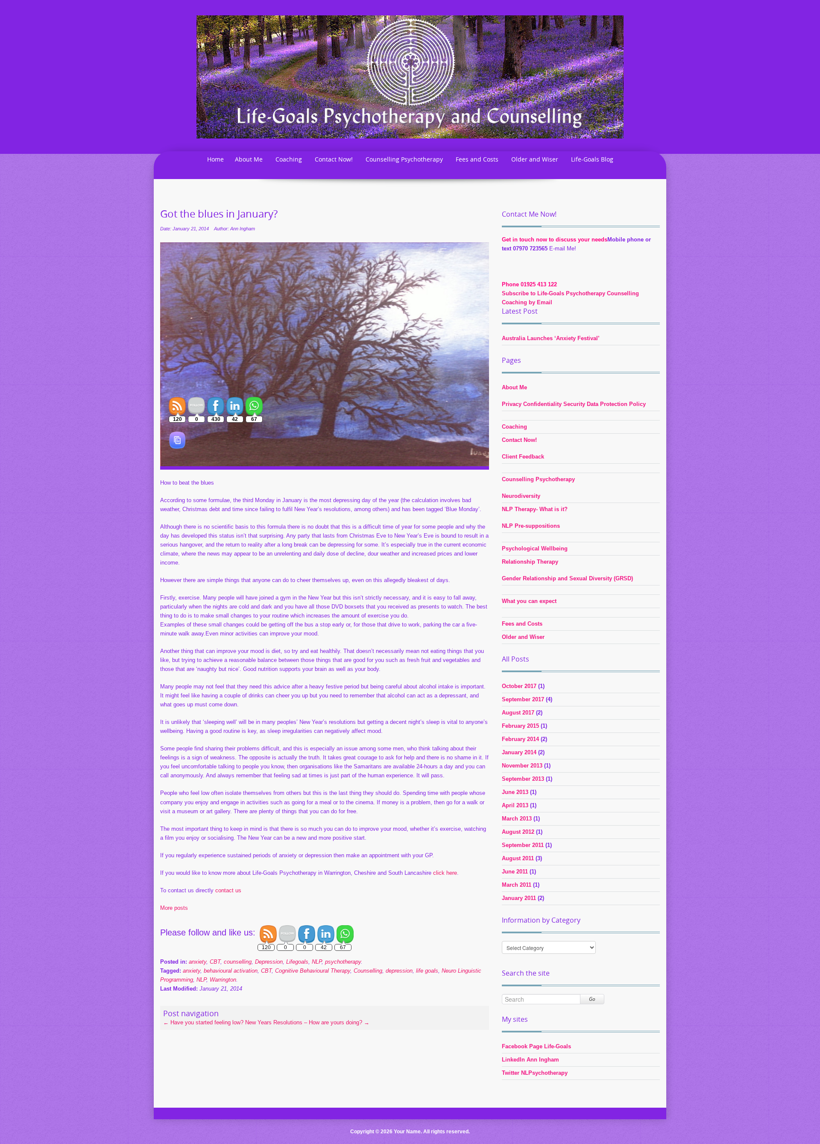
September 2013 (523, 779)
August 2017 (518, 712)
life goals (427, 971)
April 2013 (515, 805)
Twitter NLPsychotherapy (535, 1073)
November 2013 (522, 765)
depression (399, 971)
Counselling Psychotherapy (404, 159)
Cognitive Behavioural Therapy (312, 971)
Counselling (368, 971)
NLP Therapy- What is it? (535, 509)
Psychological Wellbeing (535, 548)
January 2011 (519, 898)
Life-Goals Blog (592, 159)
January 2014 (519, 752)
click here (445, 873)
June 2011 (515, 871)
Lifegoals (297, 962)
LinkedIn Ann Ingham (530, 1059)
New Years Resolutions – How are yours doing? (307, 1022)
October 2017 (519, 686)
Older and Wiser (534, 159)
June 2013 (515, 792)
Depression (269, 962)
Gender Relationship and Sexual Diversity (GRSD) (567, 578)
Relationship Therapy (530, 562)
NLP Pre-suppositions (531, 526)
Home (215, 159)
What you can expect (529, 601)
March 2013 (517, 818)
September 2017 (523, 699)
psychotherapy (343, 962)
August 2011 (518, 858)
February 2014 (520, 739)
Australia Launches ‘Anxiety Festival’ (551, 338)
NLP (317, 962)
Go (592, 999)
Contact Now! (334, 159)
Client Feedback (523, 456)
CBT (266, 971)
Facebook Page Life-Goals (536, 1046)
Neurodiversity (521, 496)
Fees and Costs (477, 159)
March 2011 (516, 885)
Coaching (288, 159)
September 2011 (523, 845)
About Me (249, 159)
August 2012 (518, 832)
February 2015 (520, 726)
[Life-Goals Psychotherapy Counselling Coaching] (410, 76)
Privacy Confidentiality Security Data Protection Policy (574, 404)
